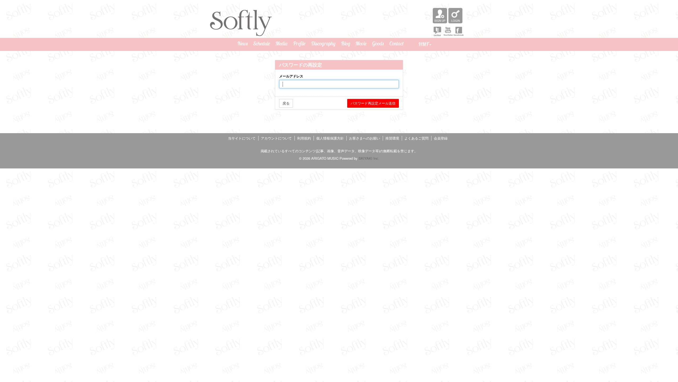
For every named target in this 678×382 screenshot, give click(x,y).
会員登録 (441, 138)
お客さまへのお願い (364, 138)
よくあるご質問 (416, 138)
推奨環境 (392, 138)
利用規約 (304, 138)
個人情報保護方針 (330, 138)
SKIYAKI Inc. (369, 158)
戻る (286, 103)
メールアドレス (291, 76)
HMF (423, 44)
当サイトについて (242, 138)
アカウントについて (276, 138)
